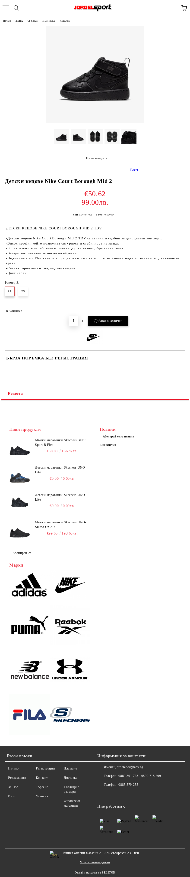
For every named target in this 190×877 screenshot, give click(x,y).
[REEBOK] (70, 626)
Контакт (42, 777)
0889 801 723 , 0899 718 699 (139, 776)
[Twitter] (113, 794)
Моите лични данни (95, 862)
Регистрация (45, 768)
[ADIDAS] (29, 586)
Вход (11, 796)
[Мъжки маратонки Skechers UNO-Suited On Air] (19, 530)
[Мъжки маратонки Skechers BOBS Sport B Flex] (19, 448)
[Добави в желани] (178, 309)
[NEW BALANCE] (29, 670)
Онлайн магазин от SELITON (95, 872)
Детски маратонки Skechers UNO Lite (60, 470)
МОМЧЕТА (48, 21)
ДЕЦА (19, 21)
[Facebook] (103, 794)
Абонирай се (22, 553)
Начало (7, 21)
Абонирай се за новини (118, 436)
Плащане (70, 768)
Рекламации (17, 777)
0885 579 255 (128, 784)
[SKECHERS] (70, 715)
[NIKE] (70, 586)
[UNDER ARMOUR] (70, 670)
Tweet (134, 170)
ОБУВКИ (33, 21)
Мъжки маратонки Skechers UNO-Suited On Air (60, 525)
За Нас (13, 787)
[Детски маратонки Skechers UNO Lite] (19, 475)
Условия (42, 796)
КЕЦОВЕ (65, 21)
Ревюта (15, 393)
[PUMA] (29, 626)
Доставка (70, 777)
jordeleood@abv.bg (129, 767)
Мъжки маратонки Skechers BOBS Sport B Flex (60, 442)
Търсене (42, 787)
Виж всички (108, 445)
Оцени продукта (96, 158)
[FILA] (29, 715)
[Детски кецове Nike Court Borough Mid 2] (95, 122)
